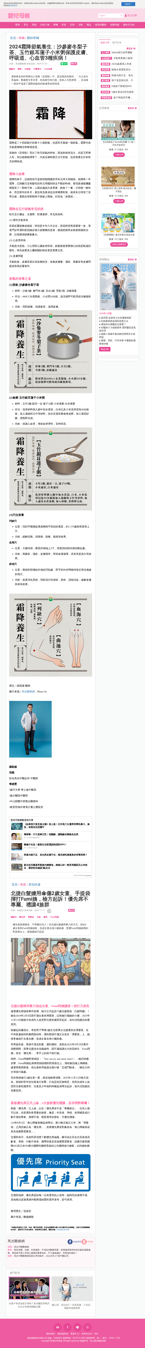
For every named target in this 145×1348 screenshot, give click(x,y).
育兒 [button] (26, 24)
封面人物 (44, 24)
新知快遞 (34, 884)
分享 (49, 911)
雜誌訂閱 (105, 349)
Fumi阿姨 (54, 917)
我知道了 (128, 4)
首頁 (13, 38)
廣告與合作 (87, 1334)
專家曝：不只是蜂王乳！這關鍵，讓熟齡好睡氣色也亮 (51, 834)
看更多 (129, 48)
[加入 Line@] (77, 1327)
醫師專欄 (33, 38)
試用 (72, 24)
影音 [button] (64, 24)
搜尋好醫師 (100, 24)
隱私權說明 (13, 6)
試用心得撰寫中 (119, 244)
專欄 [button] (55, 24)
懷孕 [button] (17, 24)
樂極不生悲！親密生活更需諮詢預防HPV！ (45, 844)
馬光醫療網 (28, 691)
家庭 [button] (34, 24)
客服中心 (75, 1334)
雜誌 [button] (89, 24)
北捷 (39, 917)
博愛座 (31, 917)
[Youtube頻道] (57, 1327)
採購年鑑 (114, 24)
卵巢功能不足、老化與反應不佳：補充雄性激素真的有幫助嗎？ (55, 854)
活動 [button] (80, 24)
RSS (96, 1334)
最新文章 (104, 42)
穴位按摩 (48, 69)
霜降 (20, 69)
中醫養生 (37, 69)
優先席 (22, 917)
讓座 (45, 917)
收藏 (74, 64)
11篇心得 (119, 201)
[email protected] (63, 1230)
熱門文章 (116, 42)
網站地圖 (50, 1334)
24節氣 (27, 69)
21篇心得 (119, 154)
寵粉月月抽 (128, 24)
